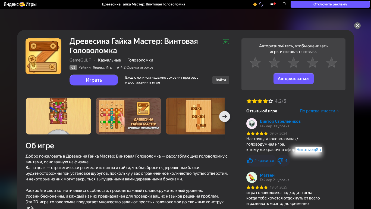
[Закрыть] (357, 25)
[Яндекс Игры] (20, 4)
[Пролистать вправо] (224, 116)
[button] (20, 4)
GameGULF (80, 60)
